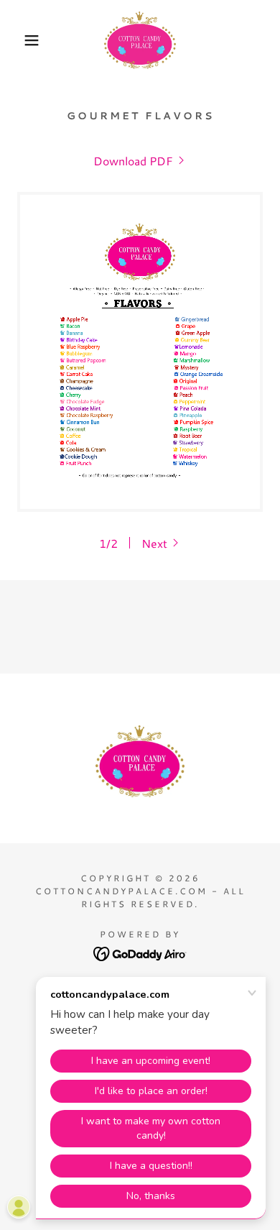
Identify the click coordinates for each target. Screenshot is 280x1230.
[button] (22, 40)
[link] (140, 40)
